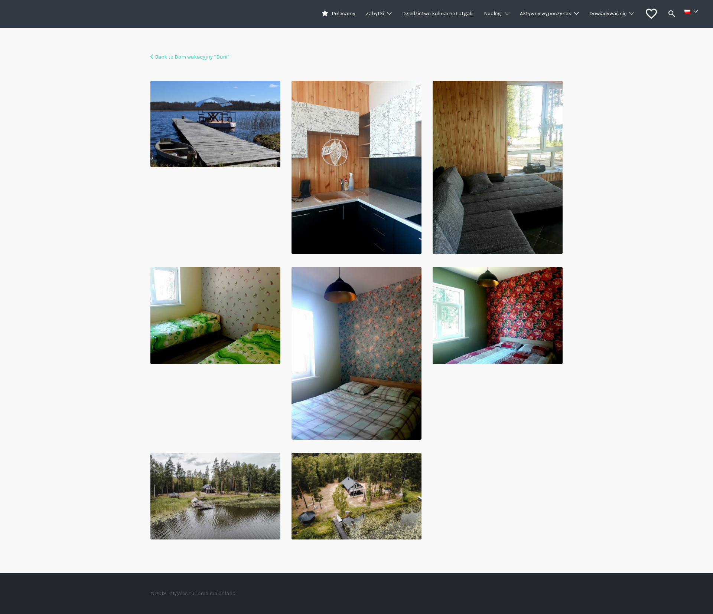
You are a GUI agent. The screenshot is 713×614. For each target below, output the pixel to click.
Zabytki (375, 13)
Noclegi (493, 13)
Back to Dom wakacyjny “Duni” (192, 57)
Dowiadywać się (607, 13)
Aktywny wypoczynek (545, 13)
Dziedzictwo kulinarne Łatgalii (437, 13)
